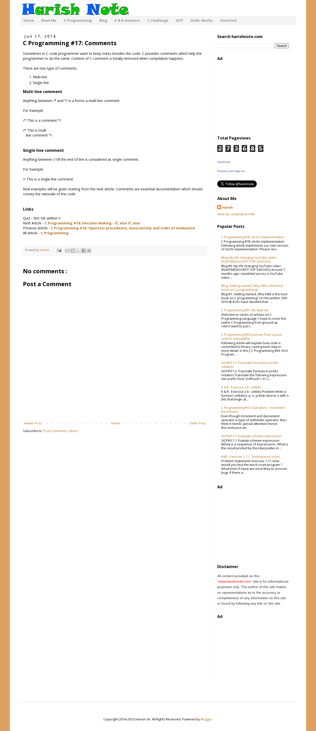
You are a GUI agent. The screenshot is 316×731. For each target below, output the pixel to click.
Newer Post (32, 423)
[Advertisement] (115, 407)
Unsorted (228, 20)
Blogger (206, 719)
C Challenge (157, 20)
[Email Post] (59, 250)
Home (28, 20)
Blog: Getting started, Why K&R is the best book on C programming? (252, 287)
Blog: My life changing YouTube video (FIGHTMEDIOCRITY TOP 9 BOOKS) (248, 259)
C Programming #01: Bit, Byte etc (245, 310)
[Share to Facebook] (83, 250)
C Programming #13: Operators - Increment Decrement (253, 409)
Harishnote (223, 161)
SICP (179, 20)
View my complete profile (236, 214)
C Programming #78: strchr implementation (252, 237)
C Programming (78, 20)
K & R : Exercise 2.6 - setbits (241, 387)
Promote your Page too (231, 171)
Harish (227, 207)
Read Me (49, 20)
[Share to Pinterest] (89, 250)
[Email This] (67, 250)
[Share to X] (78, 250)
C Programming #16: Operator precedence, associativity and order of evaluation (123, 228)
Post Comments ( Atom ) (60, 431)
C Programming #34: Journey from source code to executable (251, 336)
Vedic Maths (202, 20)
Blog (103, 20)
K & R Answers (127, 20)
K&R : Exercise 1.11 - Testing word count (250, 456)
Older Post (197, 423)
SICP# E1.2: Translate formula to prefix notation (249, 364)
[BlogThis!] (72, 250)
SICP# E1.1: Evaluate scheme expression (251, 436)
